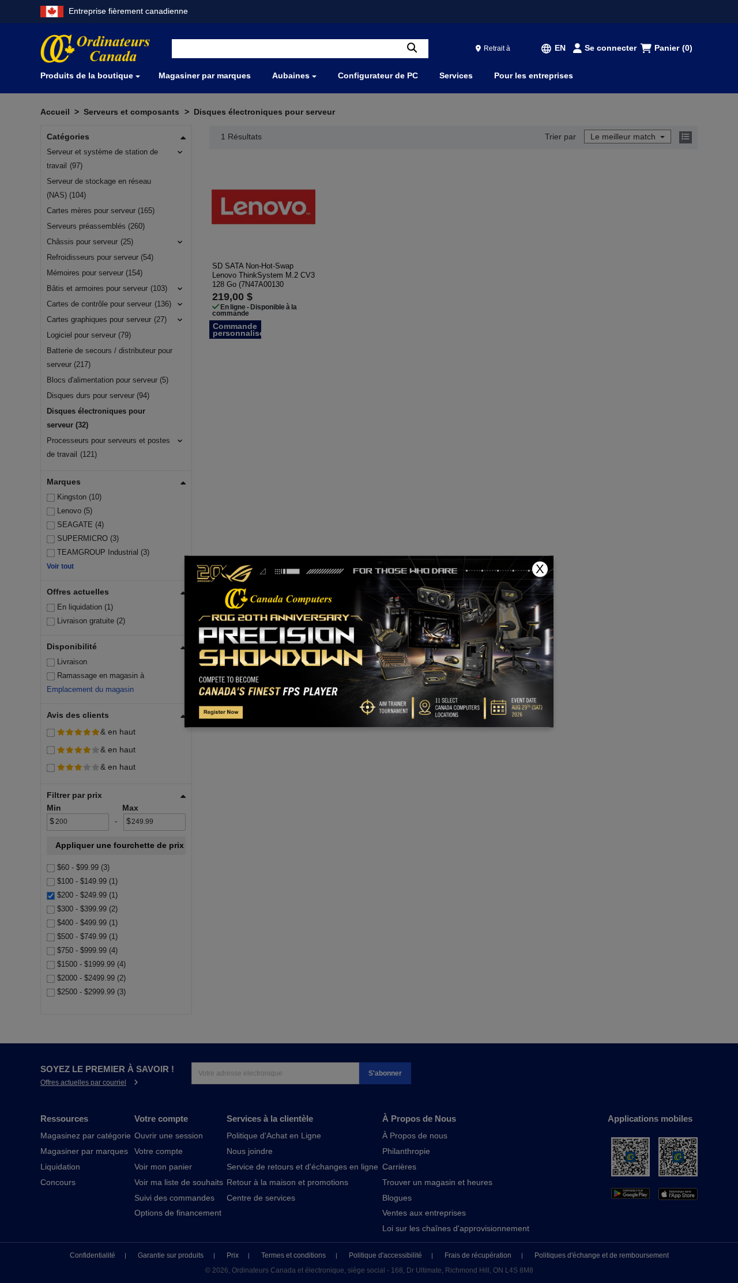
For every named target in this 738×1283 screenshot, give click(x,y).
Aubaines (291, 75)
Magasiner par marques (205, 75)
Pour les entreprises (533, 75)
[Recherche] (412, 48)
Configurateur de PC (378, 75)
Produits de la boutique (86, 75)
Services (456, 75)
